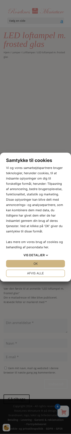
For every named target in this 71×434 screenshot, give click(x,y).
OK (36, 263)
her (46, 247)
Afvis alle (35, 273)
